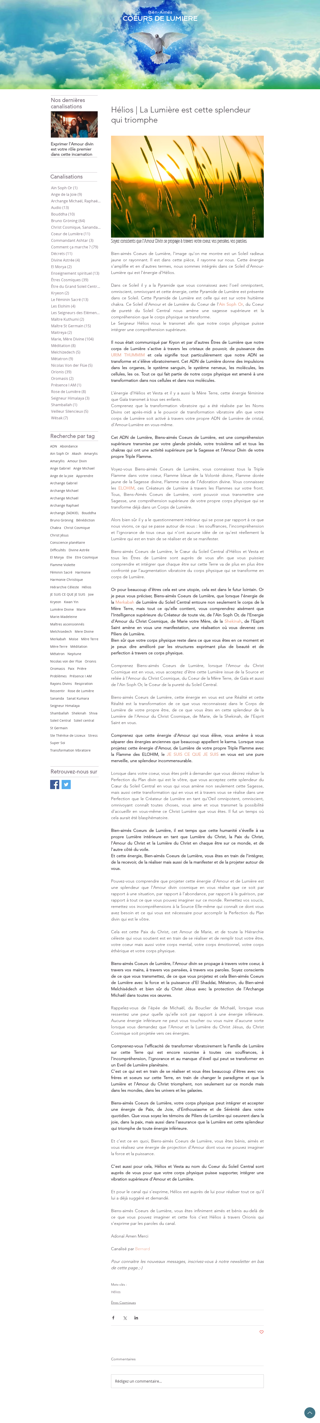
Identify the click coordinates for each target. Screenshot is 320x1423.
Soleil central (84, 720)
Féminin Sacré (61, 572)
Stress (93, 735)
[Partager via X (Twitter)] (125, 1317)
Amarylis (91, 453)
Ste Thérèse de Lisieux (67, 735)
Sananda (57, 698)
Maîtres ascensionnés (67, 624)
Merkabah (58, 639)
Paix (71, 668)
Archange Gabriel (64, 483)
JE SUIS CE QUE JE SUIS (67, 594)
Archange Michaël (64, 498)
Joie (91, 594)
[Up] (309, 1412)
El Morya (57, 557)
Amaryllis (57, 461)
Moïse (73, 639)
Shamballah (59, 713)
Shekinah (79, 713)
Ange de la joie (61, 476)
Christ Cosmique (77, 527)
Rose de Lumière (81, 691)
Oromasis (57, 668)
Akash (76, 453)
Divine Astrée (79, 550)
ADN (53, 446)
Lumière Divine (62, 609)
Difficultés (58, 550)
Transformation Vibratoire (70, 750)
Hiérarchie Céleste (64, 587)
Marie (81, 609)
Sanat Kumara (78, 698)
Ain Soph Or (59, 453)
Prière (81, 668)
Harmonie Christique (66, 579)
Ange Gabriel (60, 468)
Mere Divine (84, 631)
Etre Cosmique (86, 557)
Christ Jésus (59, 535)
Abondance (69, 446)
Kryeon (55, 602)
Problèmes (58, 676)
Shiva (93, 713)
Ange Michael (84, 468)
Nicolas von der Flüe (66, 661)
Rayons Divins (61, 683)
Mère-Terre (58, 646)
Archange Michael (64, 490)
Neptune (74, 654)
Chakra (55, 527)
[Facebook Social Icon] (54, 784)
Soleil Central (60, 720)
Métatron (57, 654)
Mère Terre (89, 639)
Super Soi (57, 742)
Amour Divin (77, 461)
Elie (69, 557)
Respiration (84, 683)
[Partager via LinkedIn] (136, 1317)
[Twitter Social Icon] (66, 784)
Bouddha (89, 513)
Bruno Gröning (61, 520)
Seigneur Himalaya (65, 705)
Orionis (90, 661)
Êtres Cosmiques (123, 1302)
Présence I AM (81, 676)
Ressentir (57, 691)
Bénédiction (85, 520)
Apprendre (84, 476)
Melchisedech (61, 631)
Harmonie (83, 572)
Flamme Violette (62, 565)
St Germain (59, 728)
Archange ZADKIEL (64, 513)
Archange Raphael (64, 505)
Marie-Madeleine (63, 616)
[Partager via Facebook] (113, 1317)
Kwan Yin (71, 602)
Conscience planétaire (67, 542)
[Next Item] (90, 124)
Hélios (86, 587)
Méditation (78, 646)
